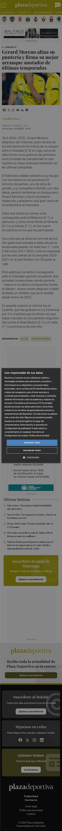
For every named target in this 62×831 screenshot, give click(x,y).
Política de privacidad (39, 435)
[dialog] (31, 415)
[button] (31, 457)
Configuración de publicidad (18, 428)
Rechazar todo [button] (32, 450)
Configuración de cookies (16, 435)
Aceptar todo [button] (32, 442)
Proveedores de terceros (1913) (29, 403)
